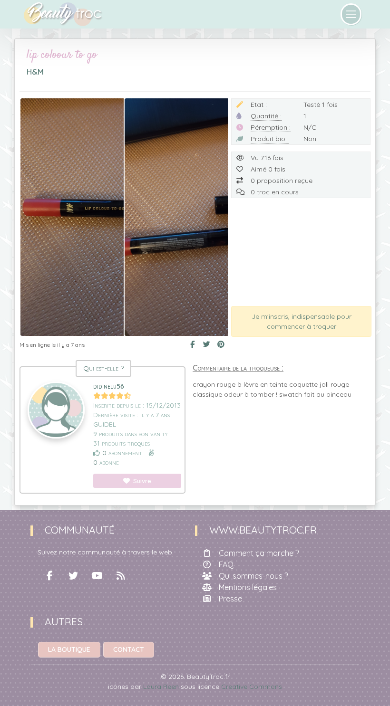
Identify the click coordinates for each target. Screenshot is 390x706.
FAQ (226, 564)
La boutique (69, 649)
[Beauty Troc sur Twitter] (73, 576)
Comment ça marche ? (259, 553)
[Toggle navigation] (351, 14)
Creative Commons (251, 686)
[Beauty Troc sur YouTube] (97, 576)
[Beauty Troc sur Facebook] (49, 576)
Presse (230, 598)
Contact (128, 649)
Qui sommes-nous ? (253, 576)
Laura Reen (161, 686)
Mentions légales (248, 587)
